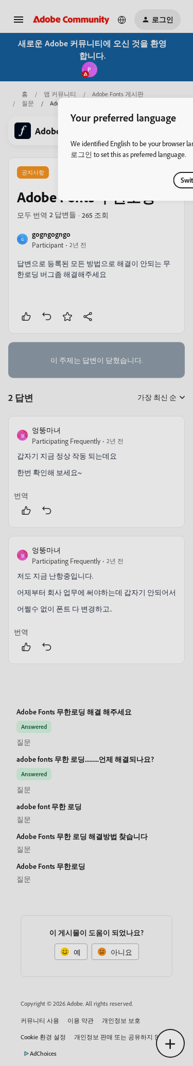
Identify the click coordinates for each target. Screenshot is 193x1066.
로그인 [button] (81, 154)
